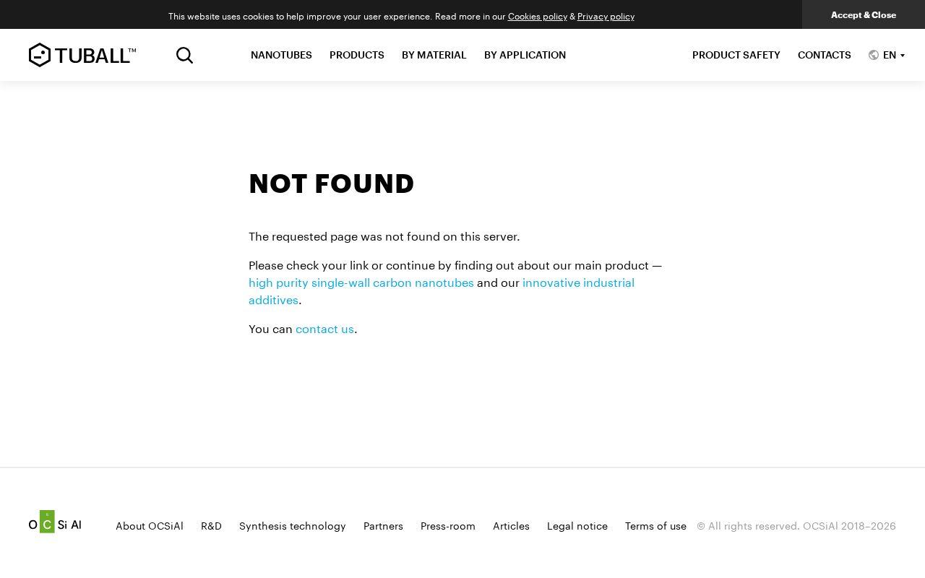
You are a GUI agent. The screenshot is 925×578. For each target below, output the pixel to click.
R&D (211, 524)
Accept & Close (863, 14)
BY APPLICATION (525, 54)
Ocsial (55, 521)
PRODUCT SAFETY (736, 54)
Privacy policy (605, 15)
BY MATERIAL (434, 54)
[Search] (184, 55)
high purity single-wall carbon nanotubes (361, 281)
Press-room (448, 524)
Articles (511, 524)
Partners (383, 524)
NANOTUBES (281, 54)
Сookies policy (537, 15)
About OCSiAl (150, 524)
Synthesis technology (292, 524)
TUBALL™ (82, 55)
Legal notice (577, 524)
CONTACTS (824, 54)
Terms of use (656, 524)
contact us (325, 327)
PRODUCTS (357, 54)
